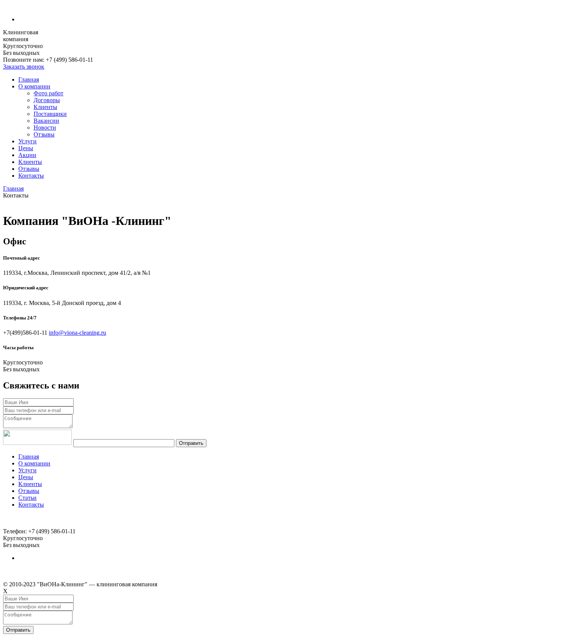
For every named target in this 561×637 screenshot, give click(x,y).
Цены (25, 148)
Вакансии (46, 120)
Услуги (27, 141)
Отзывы (44, 134)
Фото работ (48, 93)
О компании (34, 86)
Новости (45, 127)
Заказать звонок (23, 66)
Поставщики (50, 114)
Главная (28, 79)
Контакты (31, 175)
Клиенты (45, 107)
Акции (27, 155)
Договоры (47, 100)
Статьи (27, 497)
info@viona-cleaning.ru (77, 332)
